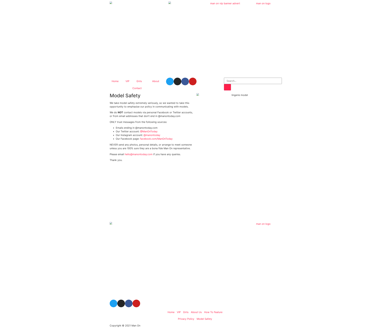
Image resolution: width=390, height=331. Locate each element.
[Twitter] (170, 81)
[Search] (227, 87)
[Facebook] (185, 81)
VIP (127, 81)
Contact (137, 88)
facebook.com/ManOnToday (156, 138)
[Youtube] (193, 81)
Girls (139, 81)
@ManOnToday (149, 131)
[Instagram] (177, 81)
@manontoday (152, 135)
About (155, 81)
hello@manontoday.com (138, 154)
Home (115, 81)
